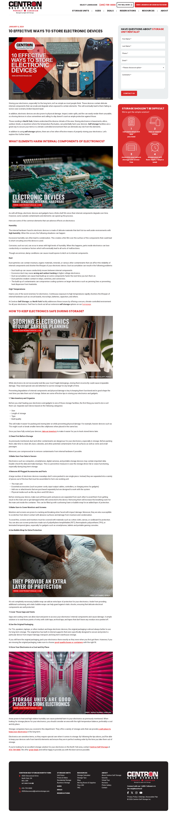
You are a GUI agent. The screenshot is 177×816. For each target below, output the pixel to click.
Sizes (98, 10)
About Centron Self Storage (111, 775)
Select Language (88, 4)
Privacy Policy (132, 797)
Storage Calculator (83, 775)
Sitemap (142, 797)
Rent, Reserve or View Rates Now (151, 5)
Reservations (128, 10)
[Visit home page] (25, 7)
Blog (79, 780)
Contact (104, 788)
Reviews (105, 783)
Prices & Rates (62, 778)
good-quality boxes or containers (68, 642)
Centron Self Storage (99, 747)
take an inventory (49, 431)
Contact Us (129, 93)
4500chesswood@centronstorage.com (35, 791)
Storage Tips (81, 778)
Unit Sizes (60, 775)
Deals (110, 10)
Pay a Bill (80, 785)
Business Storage (63, 783)
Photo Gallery (106, 785)
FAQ (78, 788)
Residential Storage (64, 780)
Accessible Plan (152, 797)
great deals (34, 750)
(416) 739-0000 (107, 4)
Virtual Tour (106, 780)
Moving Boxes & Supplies (86, 783)
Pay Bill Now (124, 5)
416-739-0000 (27, 788)
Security (105, 778)
